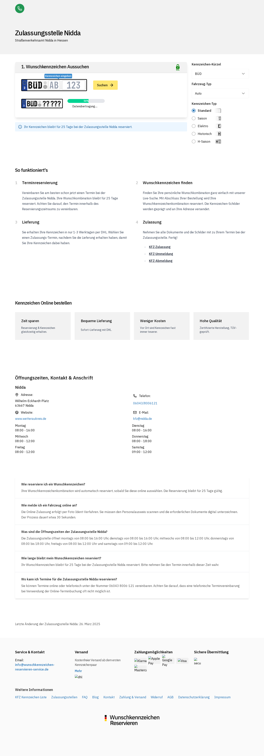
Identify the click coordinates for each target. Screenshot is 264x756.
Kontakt (109, 697)
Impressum (222, 697)
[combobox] (220, 74)
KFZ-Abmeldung (161, 261)
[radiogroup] (220, 126)
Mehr (78, 671)
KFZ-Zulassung (160, 247)
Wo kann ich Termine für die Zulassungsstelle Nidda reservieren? (69, 579)
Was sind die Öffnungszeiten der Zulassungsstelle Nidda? (64, 532)
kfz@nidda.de (142, 419)
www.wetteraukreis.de (30, 419)
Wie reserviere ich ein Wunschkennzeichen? (53, 484)
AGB (170, 697)
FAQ (85, 697)
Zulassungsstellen (64, 697)
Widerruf (157, 697)
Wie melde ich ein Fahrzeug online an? (49, 505)
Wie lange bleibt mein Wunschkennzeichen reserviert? (61, 558)
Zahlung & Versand (132, 697)
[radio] (194, 111)
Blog (95, 697)
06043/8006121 (145, 403)
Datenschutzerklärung (194, 697)
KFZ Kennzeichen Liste (31, 697)
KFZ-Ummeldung (161, 254)
